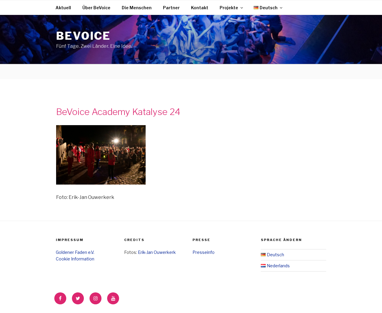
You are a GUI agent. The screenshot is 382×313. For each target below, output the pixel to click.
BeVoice (83, 35)
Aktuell (63, 7)
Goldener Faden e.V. (75, 252)
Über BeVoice (96, 7)
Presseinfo (203, 252)
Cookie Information (75, 258)
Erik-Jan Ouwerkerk (157, 252)
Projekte (229, 7)
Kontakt (199, 7)
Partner (171, 7)
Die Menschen (137, 7)
